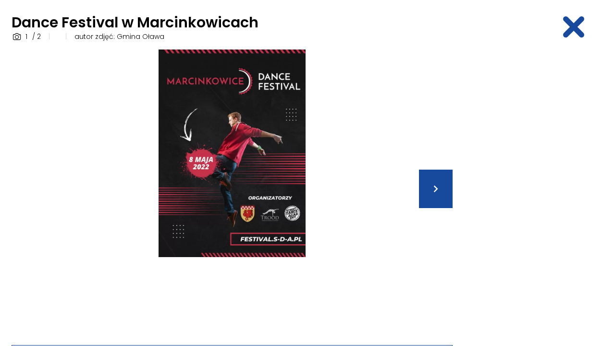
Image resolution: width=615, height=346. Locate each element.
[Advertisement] (536, 193)
